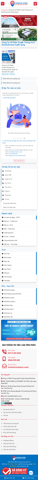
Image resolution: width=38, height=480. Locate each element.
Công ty (7, 191)
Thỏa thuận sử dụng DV (11, 423)
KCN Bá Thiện (8, 305)
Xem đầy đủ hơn (19, 160)
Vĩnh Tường (7, 265)
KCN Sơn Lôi (8, 313)
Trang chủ (4, 10)
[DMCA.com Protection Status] (6, 403)
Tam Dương (7, 277)
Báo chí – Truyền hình (10, 221)
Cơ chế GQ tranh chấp (10, 429)
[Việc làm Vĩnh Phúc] (19, 3)
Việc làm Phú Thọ (9, 443)
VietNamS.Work (8, 440)
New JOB (8, 175)
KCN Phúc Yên (8, 317)
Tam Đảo (7, 280)
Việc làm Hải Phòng (9, 446)
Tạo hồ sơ (8, 187)
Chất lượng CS (8, 233)
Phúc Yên (7, 261)
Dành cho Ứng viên (9, 207)
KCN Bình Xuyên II (9, 301)
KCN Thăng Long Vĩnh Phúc (12, 294)
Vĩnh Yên (7, 253)
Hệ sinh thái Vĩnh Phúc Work (12, 412)
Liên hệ (5, 415)
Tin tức (7, 199)
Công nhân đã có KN (10, 240)
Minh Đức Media (13, 464)
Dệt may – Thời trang (10, 244)
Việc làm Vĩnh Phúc (9, 449)
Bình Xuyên (7, 257)
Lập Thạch (7, 269)
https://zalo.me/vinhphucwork (17, 155)
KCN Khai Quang (9, 290)
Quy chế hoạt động (9, 432)
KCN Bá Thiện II (9, 309)
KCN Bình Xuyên (9, 297)
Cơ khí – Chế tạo (9, 236)
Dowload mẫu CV (9, 409)
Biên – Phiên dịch (9, 229)
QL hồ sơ (8, 183)
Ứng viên (8, 195)
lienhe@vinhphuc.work (15, 152)
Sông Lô (6, 273)
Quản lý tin (8, 179)
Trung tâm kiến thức (9, 203)
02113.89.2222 (13, 153)
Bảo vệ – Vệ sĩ (8, 225)
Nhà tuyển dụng (29, 478)
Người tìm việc (10, 478)
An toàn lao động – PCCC (12, 217)
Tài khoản (8, 171)
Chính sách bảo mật (9, 426)
